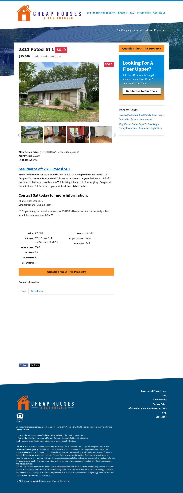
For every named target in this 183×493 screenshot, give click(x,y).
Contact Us (159, 13)
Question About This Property (66, 272)
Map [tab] (23, 291)
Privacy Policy (160, 404)
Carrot (67, 481)
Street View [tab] (37, 291)
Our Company (124, 30)
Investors (123, 13)
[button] (18, 135)
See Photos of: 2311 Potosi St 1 (44, 169)
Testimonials (144, 13)
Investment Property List (154, 391)
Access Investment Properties (150, 30)
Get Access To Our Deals (141, 91)
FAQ (132, 13)
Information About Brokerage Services (147, 408)
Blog (164, 412)
